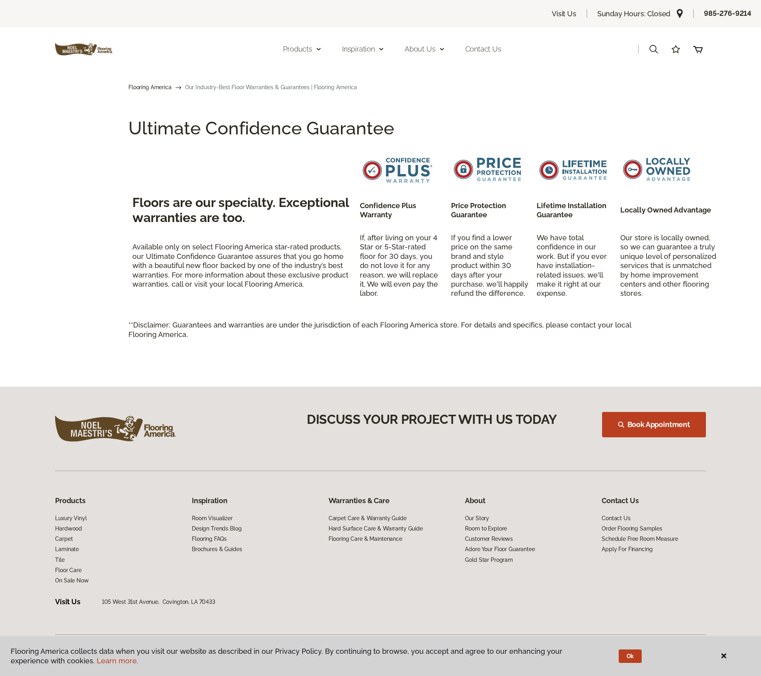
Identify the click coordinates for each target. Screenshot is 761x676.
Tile (59, 560)
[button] (654, 49)
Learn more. (117, 661)
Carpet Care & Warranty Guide (368, 518)
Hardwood (68, 528)
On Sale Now (71, 580)
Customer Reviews (489, 539)
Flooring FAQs (209, 539)
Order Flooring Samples (632, 528)
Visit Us (564, 14)
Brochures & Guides (217, 549)
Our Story (477, 518)
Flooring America (150, 87)
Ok (630, 656)
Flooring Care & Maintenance (365, 539)
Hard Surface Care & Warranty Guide (376, 528)
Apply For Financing (627, 549)
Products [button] (297, 49)
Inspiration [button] (358, 49)
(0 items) (698, 49)
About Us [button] (420, 49)
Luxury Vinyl (70, 518)
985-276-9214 (727, 13)
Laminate (67, 549)
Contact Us (483, 49)
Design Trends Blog (216, 528)
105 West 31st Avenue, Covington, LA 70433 (158, 602)
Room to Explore (486, 528)
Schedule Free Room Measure (640, 539)
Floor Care (68, 570)
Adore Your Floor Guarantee (500, 549)
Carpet (64, 539)
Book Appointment (658, 424)
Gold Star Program (489, 560)
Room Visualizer (212, 518)
